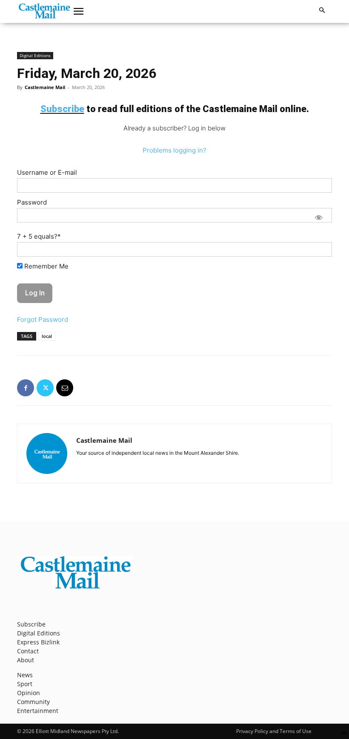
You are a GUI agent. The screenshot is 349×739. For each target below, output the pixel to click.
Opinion (28, 693)
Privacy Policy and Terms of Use (274, 731)
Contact (28, 651)
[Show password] (319, 217)
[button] (78, 11)
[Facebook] (25, 387)
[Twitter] (45, 387)
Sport (24, 684)
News (25, 675)
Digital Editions (35, 55)
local (47, 336)
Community (33, 702)
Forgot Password (42, 319)
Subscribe (31, 624)
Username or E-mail (47, 172)
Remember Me (46, 266)
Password (32, 202)
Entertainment (37, 711)
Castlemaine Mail (45, 87)
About (25, 660)
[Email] (64, 387)
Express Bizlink (38, 642)
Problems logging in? (174, 150)
